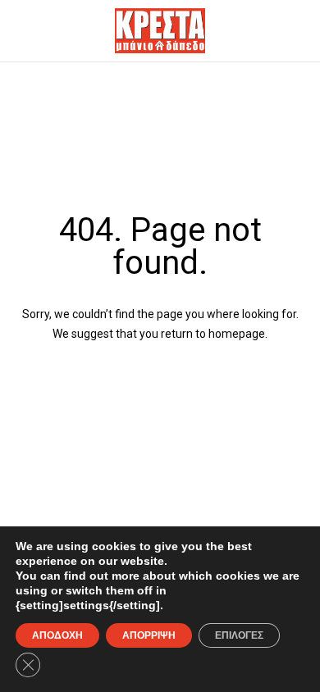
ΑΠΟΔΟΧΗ (57, 635)
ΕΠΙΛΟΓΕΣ (239, 635)
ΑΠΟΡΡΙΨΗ (149, 635)
